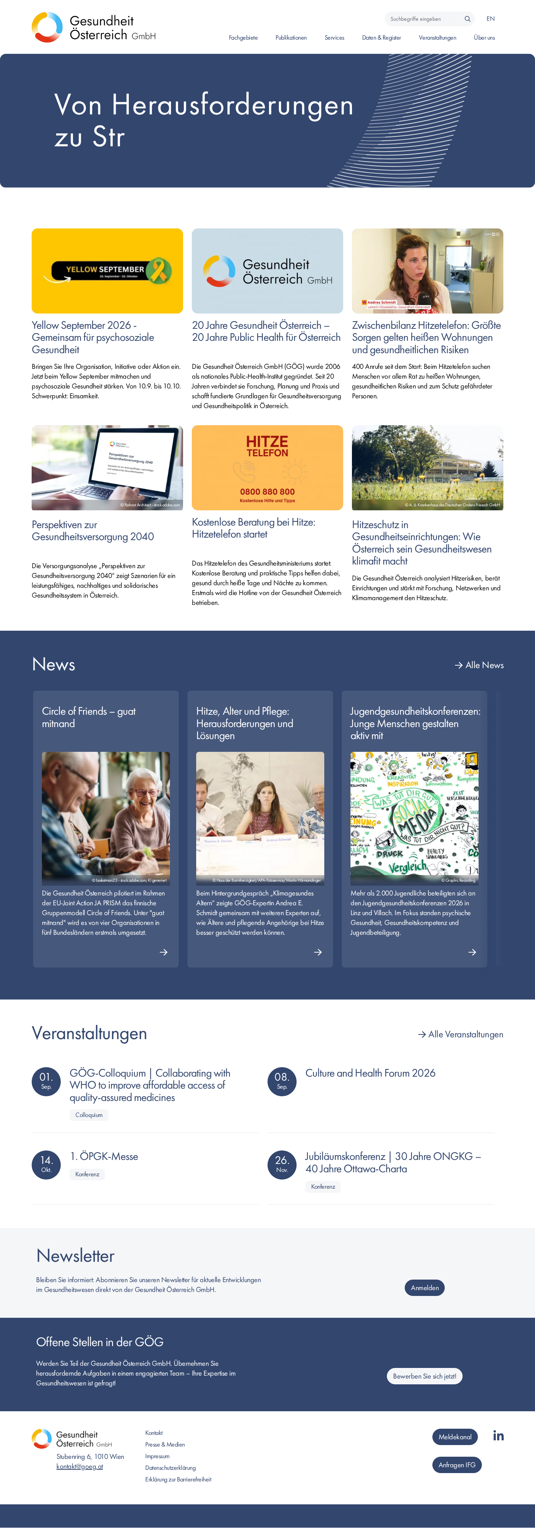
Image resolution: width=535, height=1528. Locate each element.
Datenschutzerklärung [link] (170, 1468)
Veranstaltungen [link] (437, 37)
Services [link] (334, 37)
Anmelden (425, 1288)
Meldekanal (455, 1437)
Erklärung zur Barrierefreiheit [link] (178, 1479)
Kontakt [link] (154, 1433)
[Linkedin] (499, 1436)
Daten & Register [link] (381, 37)
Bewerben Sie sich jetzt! (424, 1376)
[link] (107, 340)
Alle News (484, 665)
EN (491, 19)
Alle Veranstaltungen (465, 1034)
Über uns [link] (484, 37)
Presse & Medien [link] (165, 1444)
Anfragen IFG (457, 1465)
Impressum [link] (157, 1456)
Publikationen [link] (291, 37)
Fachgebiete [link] (243, 37)
